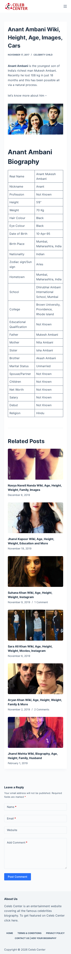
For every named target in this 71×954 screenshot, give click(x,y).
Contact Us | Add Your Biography (35, 938)
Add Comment (17, 842)
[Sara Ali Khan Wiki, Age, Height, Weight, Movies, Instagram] (35, 625)
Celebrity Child (43, 54)
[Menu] (65, 6)
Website (12, 830)
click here (10, 920)
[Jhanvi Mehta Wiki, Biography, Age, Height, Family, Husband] (35, 732)
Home (9, 933)
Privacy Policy (55, 933)
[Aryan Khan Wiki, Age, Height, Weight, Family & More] (35, 678)
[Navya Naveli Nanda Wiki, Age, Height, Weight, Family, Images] (35, 464)
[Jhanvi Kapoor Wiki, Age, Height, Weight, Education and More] (35, 517)
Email (11, 818)
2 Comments (41, 709)
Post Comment (17, 876)
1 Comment (41, 602)
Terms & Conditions (29, 933)
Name (11, 807)
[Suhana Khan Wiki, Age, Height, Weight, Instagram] (35, 571)
